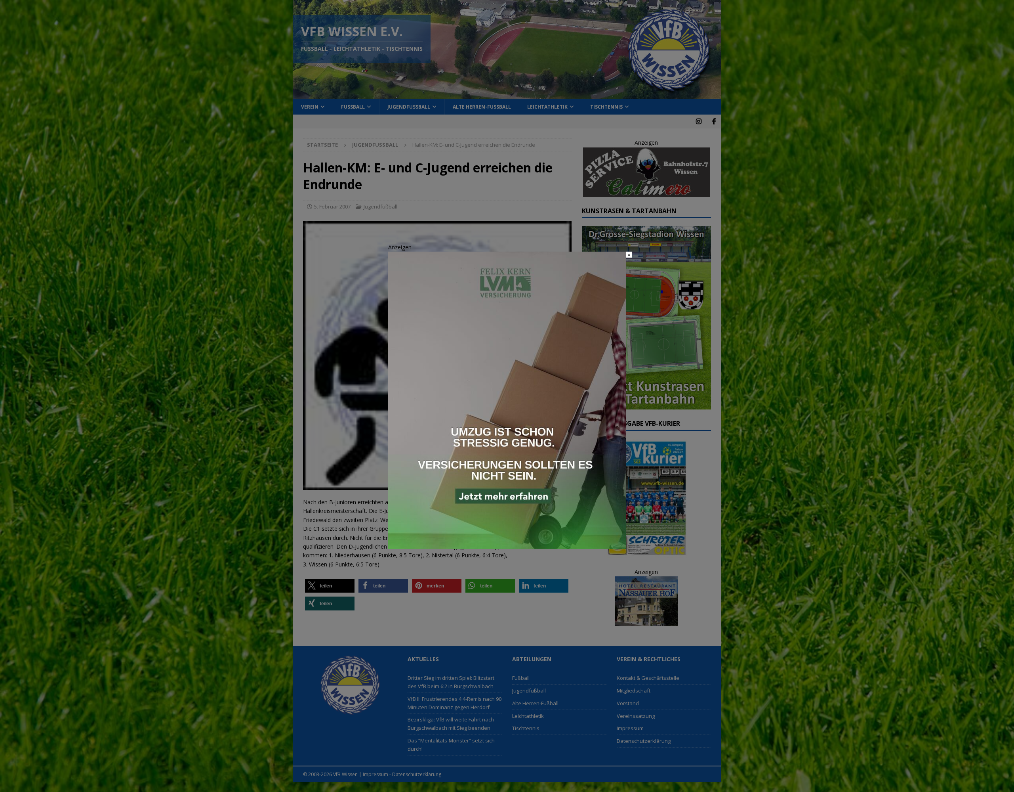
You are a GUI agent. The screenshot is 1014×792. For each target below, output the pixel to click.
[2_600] (507, 544)
